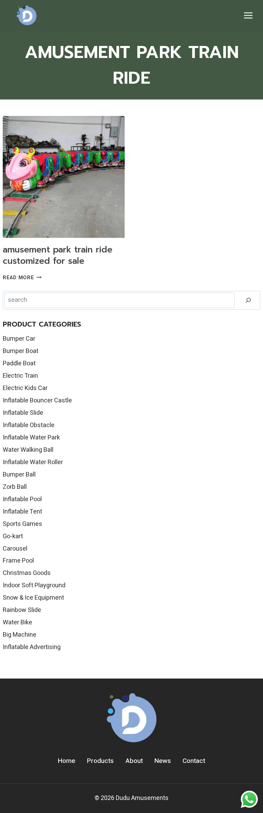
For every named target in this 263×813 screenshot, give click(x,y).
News (162, 761)
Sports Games (22, 524)
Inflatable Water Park (31, 437)
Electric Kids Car (25, 388)
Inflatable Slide (23, 412)
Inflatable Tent (22, 511)
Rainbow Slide (22, 610)
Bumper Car (19, 338)
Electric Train (20, 375)
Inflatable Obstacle (28, 425)
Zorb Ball (15, 487)
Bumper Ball (19, 474)
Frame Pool (18, 560)
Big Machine (19, 634)
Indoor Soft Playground (34, 585)
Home (66, 761)
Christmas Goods (27, 573)
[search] (248, 300)
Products (100, 761)
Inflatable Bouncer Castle (37, 400)
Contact (194, 761)
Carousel (15, 548)
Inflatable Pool (22, 499)
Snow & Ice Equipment (33, 597)
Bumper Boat (20, 351)
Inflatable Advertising (32, 647)
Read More (22, 277)
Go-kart (13, 536)
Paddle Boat (19, 363)
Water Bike (17, 622)
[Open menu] (248, 15)
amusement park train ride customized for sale (57, 255)
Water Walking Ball (28, 450)
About (134, 761)
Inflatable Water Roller (33, 462)
